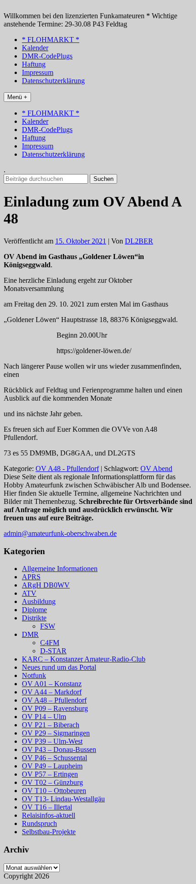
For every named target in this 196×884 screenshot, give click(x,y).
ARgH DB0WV (46, 585)
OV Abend (156, 468)
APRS (31, 577)
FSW (47, 626)
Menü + (17, 97)
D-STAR (53, 651)
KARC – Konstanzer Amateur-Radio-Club (83, 659)
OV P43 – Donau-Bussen (59, 749)
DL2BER (139, 241)
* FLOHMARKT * (50, 39)
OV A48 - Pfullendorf (67, 468)
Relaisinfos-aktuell (48, 815)
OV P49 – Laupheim (52, 766)
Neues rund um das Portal (59, 667)
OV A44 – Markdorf (52, 692)
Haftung (34, 64)
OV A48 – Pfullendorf (54, 700)
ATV (29, 593)
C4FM (49, 642)
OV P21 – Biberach (50, 725)
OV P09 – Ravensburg (55, 708)
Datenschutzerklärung (53, 81)
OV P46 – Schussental (54, 758)
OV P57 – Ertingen (50, 774)
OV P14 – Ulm (44, 716)
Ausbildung (39, 601)
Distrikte (34, 618)
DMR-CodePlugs (47, 56)
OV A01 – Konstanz (52, 684)
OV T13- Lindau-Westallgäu (63, 799)
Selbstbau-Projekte (49, 832)
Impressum (37, 72)
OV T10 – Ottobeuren (54, 790)
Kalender (35, 48)
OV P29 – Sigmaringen (56, 733)
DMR (30, 634)
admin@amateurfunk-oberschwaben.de (60, 533)
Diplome (34, 610)
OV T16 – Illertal (47, 807)
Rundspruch (39, 823)
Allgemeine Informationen (60, 568)
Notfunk (34, 675)
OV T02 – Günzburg (52, 782)
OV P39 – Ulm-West (52, 741)
